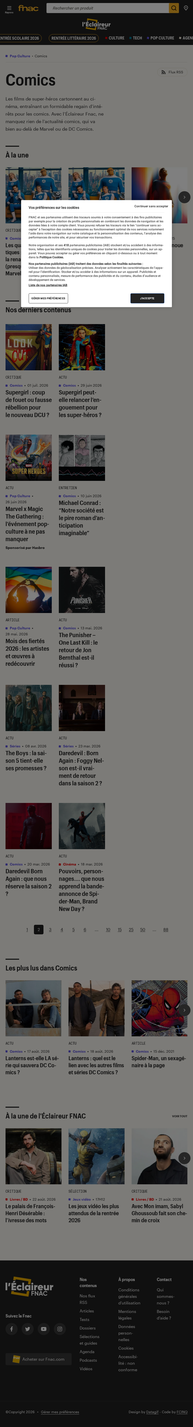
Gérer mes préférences (48, 298)
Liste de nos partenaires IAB (48, 285)
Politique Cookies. (51, 257)
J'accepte (147, 298)
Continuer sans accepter (151, 206)
